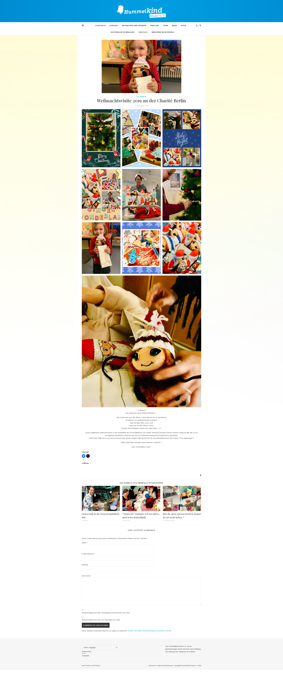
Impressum (152, 666)
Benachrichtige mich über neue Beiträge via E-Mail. (101, 620)
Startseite (100, 25)
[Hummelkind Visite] (141, 11)
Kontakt (114, 25)
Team (165, 25)
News (174, 25)
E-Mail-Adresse (88, 554)
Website (85, 565)
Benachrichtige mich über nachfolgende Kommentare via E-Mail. (106, 613)
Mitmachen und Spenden (134, 25)
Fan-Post (143, 32)
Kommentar (86, 576)
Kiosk (183, 25)
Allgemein (141, 97)
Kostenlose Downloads (123, 32)
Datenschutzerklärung (164, 666)
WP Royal (96, 666)
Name (85, 543)
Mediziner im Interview (163, 32)
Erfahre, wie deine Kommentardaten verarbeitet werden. (150, 631)
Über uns (154, 25)
